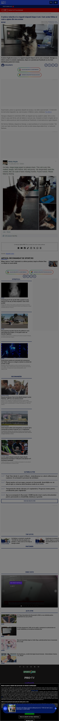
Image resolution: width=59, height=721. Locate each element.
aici (2, 697)
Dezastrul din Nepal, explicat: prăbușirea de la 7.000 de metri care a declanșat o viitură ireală (34, 708)
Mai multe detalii (34, 690)
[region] (29, 702)
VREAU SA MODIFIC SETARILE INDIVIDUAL (29, 716)
